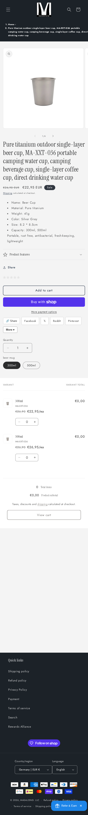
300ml (11, 365)
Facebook (30, 321)
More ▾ (10, 329)
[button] (8, 9)
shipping (42, 504)
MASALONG (27, 800)
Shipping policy (18, 671)
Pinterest (73, 321)
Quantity (8, 340)
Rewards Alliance (19, 727)
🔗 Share (11, 320)
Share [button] (11, 267)
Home (11, 24)
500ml (31, 365)
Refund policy (17, 680)
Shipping (7, 193)
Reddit (57, 321)
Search (12, 717)
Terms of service (19, 708)
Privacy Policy (17, 690)
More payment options (44, 312)
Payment (13, 699)
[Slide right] (53, 136)
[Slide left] (34, 136)
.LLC (37, 800)
